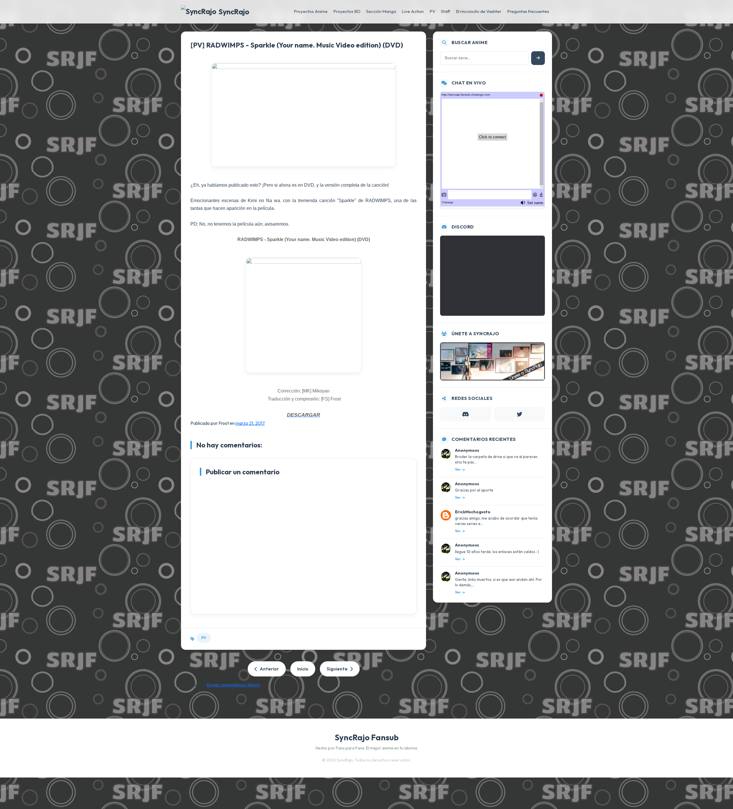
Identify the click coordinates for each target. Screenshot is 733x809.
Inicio (302, 669)
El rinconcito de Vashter (478, 11)
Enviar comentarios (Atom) (233, 685)
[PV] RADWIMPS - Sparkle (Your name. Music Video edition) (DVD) (296, 45)
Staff (445, 11)
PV (432, 11)
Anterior (269, 669)
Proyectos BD (346, 11)
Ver (458, 469)
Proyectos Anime (311, 11)
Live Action (413, 11)
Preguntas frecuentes (528, 11)
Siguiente (337, 669)
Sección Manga (381, 11)
